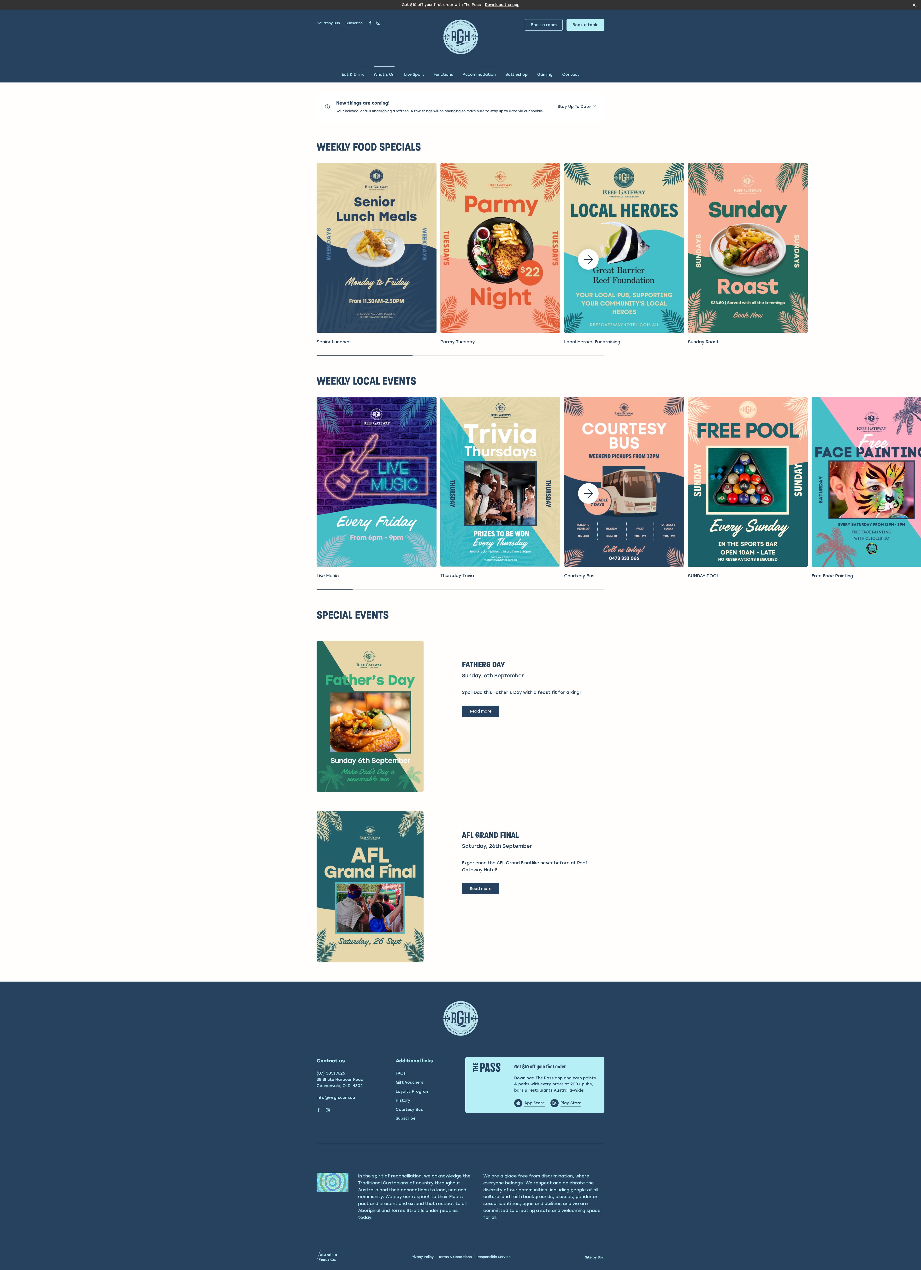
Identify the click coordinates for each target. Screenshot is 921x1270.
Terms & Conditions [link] (455, 1257)
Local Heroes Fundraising (592, 342)
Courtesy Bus (328, 23)
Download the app (502, 5)
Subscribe (354, 23)
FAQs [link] (401, 1073)
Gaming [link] (545, 74)
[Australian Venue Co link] (327, 1257)
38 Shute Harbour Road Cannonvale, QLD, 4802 (340, 1082)
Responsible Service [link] (494, 1257)
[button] (588, 259)
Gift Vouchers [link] (409, 1082)
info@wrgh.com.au (336, 1097)
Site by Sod (594, 1257)
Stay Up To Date (574, 106)
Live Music (328, 576)
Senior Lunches (334, 342)
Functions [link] (443, 74)
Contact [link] (570, 74)
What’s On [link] (384, 74)
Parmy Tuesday (457, 342)
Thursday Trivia (457, 575)
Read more (480, 711)
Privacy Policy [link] (422, 1257)
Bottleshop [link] (516, 74)
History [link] (403, 1100)
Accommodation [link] (479, 74)
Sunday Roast (703, 342)
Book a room (544, 25)
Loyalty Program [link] (412, 1091)
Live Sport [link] (414, 74)
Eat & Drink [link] (353, 74)
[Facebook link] (370, 22)
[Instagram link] (378, 22)
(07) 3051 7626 (331, 1073)
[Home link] (460, 36)
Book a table (585, 25)
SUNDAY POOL (703, 576)
